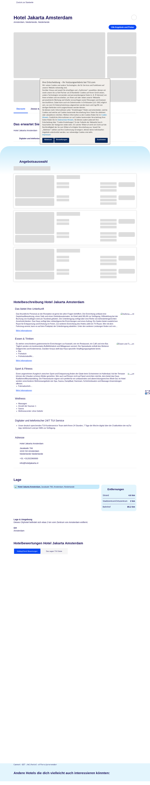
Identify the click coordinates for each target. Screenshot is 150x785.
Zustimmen (101, 139)
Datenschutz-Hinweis (65, 120)
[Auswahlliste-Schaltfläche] (134, 17)
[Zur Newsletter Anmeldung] (147, 394)
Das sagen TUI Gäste (54, 551)
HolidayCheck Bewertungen (27, 551)
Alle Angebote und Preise (122, 27)
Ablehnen (48, 139)
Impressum (46, 135)
